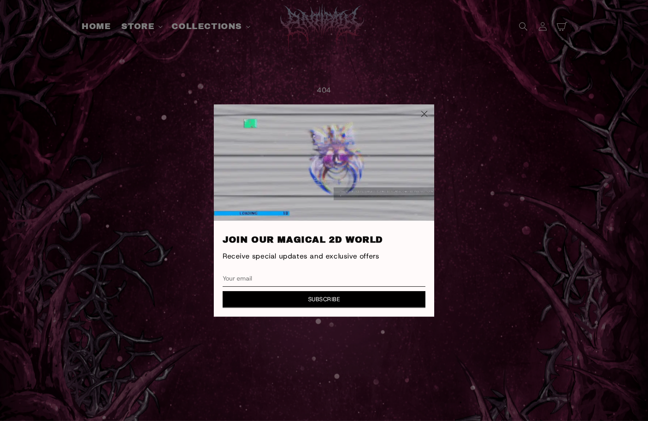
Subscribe (324, 299)
